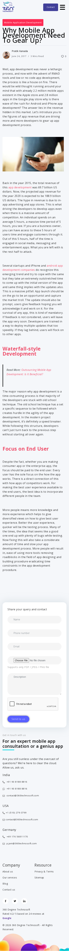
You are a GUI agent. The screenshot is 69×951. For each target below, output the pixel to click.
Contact (51, 7)
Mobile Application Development (23, 22)
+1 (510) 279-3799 (16, 812)
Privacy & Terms (44, 871)
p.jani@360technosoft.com (21, 843)
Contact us (9, 889)
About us (8, 871)
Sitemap (39, 877)
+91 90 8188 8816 (16, 781)
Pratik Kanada (20, 51)
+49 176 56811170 (17, 836)
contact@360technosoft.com (22, 795)
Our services (10, 877)
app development (20, 187)
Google (7, 918)
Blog (5, 883)
